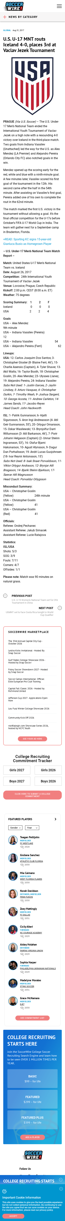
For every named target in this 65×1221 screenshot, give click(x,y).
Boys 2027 (16, 781)
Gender (14, 827)
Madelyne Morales (30, 980)
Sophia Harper (28, 962)
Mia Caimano (27, 873)
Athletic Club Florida (31, 861)
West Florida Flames (31, 879)
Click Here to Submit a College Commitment (32, 795)
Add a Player (32, 1137)
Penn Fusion (26, 897)
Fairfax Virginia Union (31, 951)
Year (29, 827)
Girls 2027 (17, 770)
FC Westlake (26, 843)
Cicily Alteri (26, 926)
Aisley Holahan (28, 944)
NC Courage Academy (31, 933)
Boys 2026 (48, 781)
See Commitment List (32, 1018)
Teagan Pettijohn (29, 837)
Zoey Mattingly (28, 908)
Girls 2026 (48, 770)
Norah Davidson (29, 891)
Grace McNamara (29, 998)
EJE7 (22, 1004)
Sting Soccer (27, 986)
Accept (13, 1216)
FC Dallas (25, 915)
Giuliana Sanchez (30, 855)
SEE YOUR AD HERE (32, 739)
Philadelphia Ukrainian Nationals (38, 968)
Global (7, 30)
